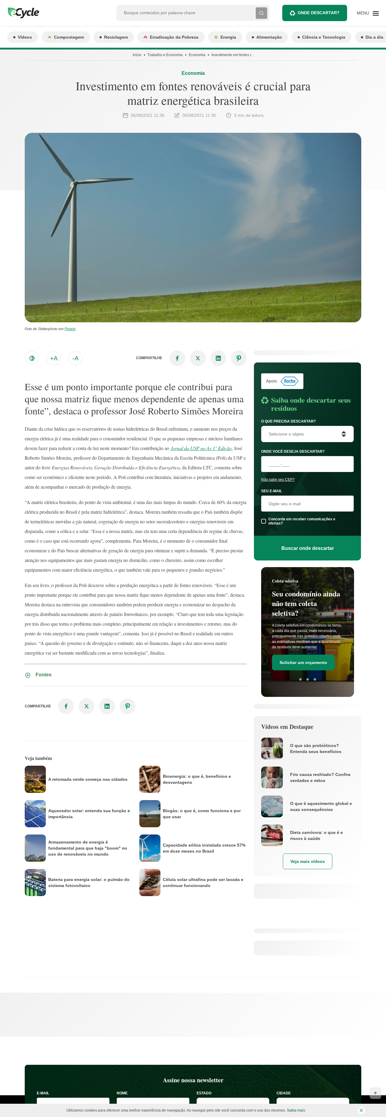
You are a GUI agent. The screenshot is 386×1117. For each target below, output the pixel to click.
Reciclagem (116, 37)
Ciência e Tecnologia (323, 37)
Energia (228, 37)
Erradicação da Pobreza (174, 37)
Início (137, 55)
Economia (197, 55)
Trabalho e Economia (165, 55)
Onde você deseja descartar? (292, 451)
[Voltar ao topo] (375, 1093)
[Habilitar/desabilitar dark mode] (32, 358)
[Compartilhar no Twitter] (198, 358)
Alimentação (269, 37)
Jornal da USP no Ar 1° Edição (201, 448)
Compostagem (69, 37)
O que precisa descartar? (288, 421)
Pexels (70, 329)
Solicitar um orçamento (303, 662)
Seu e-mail (271, 491)
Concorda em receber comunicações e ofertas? (301, 521)
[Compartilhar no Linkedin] (218, 358)
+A (54, 358)
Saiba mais (296, 1110)
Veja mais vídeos (307, 861)
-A (75, 358)
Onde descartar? (319, 12)
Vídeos (25, 37)
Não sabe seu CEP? (278, 479)
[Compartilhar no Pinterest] (239, 358)
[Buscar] (261, 13)
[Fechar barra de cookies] (361, 1110)
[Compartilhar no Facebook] (177, 358)
